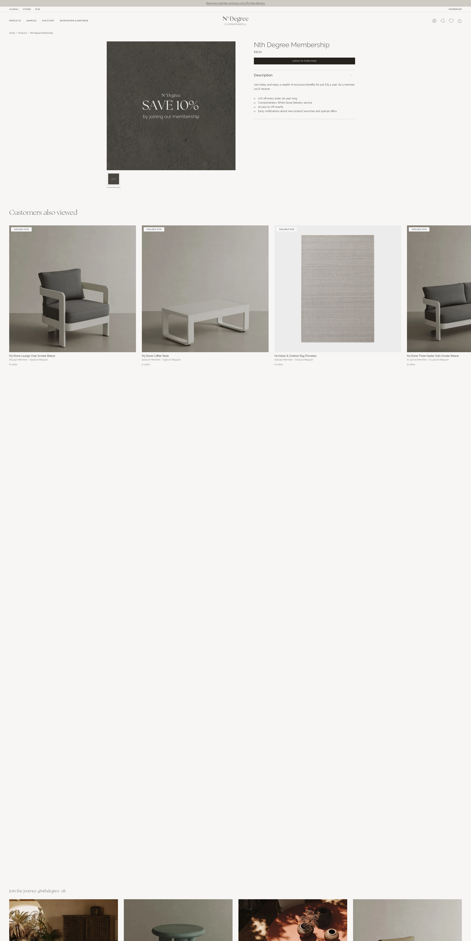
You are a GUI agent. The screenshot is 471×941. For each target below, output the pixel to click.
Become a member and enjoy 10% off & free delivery (235, 3)
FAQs (37, 9)
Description (263, 75)
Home (12, 33)
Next (465, 288)
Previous (106, 105)
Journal (14, 9)
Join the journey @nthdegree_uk (37, 891)
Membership (455, 9)
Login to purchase (304, 61)
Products (22, 33)
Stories (27, 9)
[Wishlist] (451, 21)
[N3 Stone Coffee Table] (205, 288)
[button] (15, 21)
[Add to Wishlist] (131, 229)
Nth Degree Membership (41, 33)
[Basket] (459, 21)
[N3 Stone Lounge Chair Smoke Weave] (72, 288)
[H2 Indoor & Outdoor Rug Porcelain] (338, 288)
